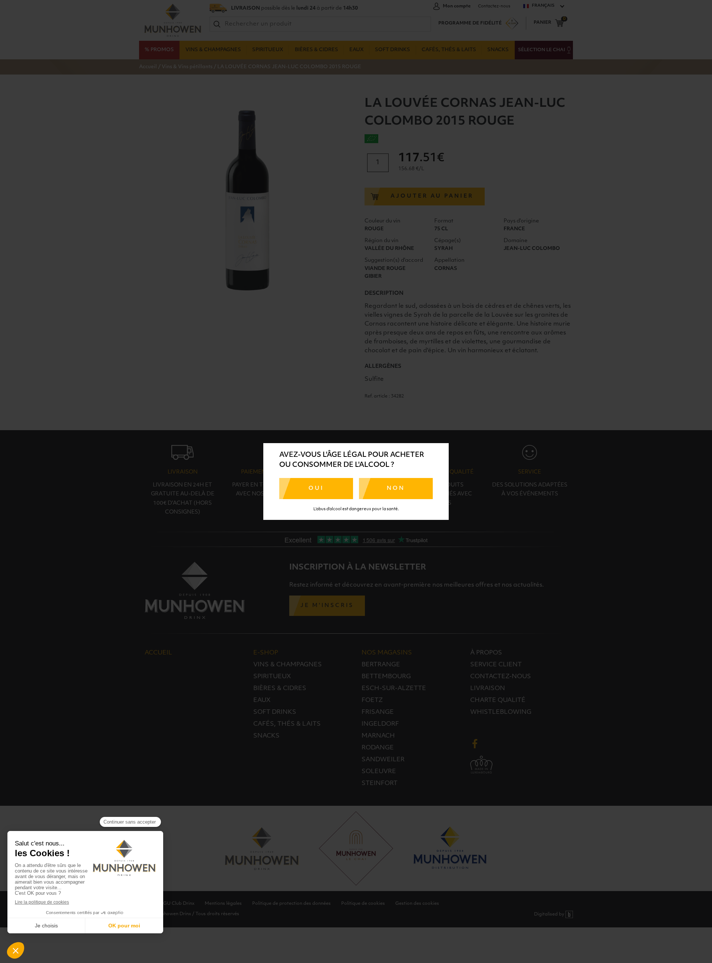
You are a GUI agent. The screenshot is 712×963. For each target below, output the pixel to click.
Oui (316, 488)
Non (396, 488)
